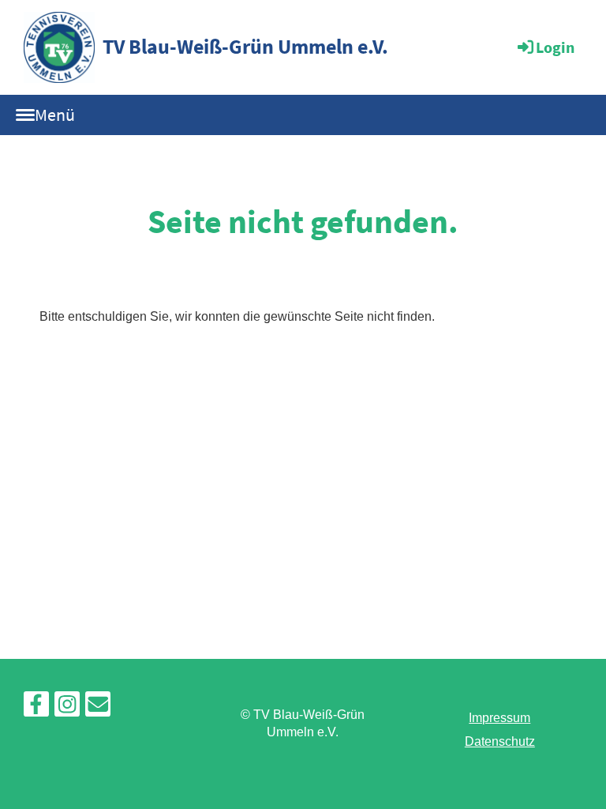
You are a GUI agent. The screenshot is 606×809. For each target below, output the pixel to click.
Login (555, 47)
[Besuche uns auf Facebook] (36, 708)
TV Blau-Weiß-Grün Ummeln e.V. (245, 46)
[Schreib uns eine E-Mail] (97, 708)
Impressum (499, 717)
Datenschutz (500, 741)
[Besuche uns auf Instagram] (67, 708)
